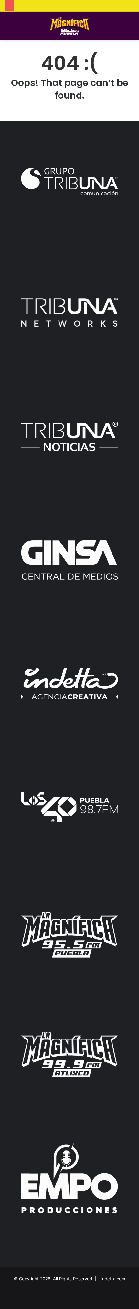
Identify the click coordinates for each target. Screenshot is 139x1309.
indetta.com (113, 1278)
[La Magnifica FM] (69, 25)
